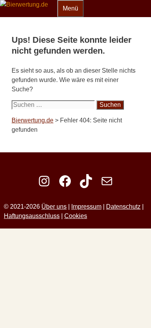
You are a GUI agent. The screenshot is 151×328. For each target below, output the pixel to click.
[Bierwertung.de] (24, 4)
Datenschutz (123, 206)
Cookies (75, 216)
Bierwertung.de (32, 120)
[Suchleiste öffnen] (52, 7)
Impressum (86, 206)
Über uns (54, 206)
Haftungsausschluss (32, 216)
